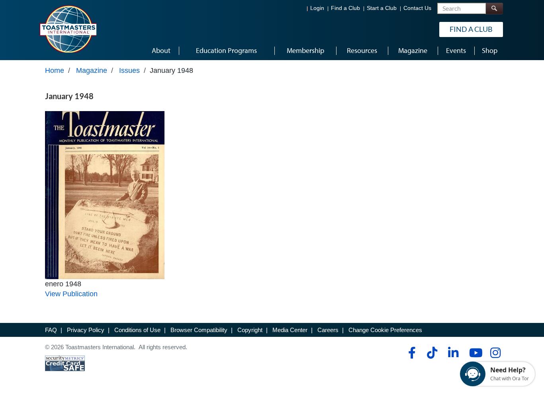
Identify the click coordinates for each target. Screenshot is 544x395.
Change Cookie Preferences (385, 330)
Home (54, 70)
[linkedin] (453, 353)
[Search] (494, 8)
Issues (129, 70)
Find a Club (345, 8)
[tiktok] (432, 353)
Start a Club (382, 8)
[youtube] (474, 353)
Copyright (249, 330)
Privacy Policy (85, 330)
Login (317, 8)
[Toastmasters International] (67, 29)
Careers (328, 330)
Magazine (91, 70)
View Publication (71, 294)
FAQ (51, 330)
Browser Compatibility (198, 330)
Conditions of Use (137, 330)
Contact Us (417, 8)
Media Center (289, 330)
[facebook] (411, 353)
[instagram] (495, 353)
